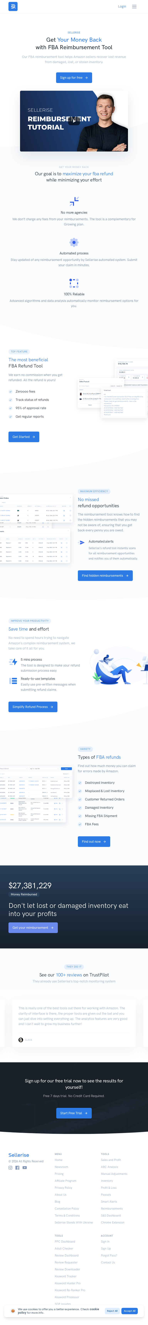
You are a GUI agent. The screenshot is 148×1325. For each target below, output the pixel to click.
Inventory (107, 1181)
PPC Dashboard (65, 1241)
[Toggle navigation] (134, 6)
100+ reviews (69, 975)
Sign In (105, 1241)
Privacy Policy (63, 1188)
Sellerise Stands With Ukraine (74, 1222)
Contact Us (108, 1262)
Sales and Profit (111, 1160)
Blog (57, 1201)
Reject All (112, 1310)
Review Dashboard (67, 1255)
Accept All (129, 1310)
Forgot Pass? (109, 1255)
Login (122, 6)
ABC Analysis (109, 1167)
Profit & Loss (109, 1188)
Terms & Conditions (67, 1215)
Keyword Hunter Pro (68, 1283)
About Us (60, 1194)
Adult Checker (64, 1248)
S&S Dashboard (111, 1215)
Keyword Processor (67, 1297)
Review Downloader (67, 1269)
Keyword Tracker (66, 1276)
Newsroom (61, 1167)
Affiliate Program (65, 1181)
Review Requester (66, 1262)
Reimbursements (112, 1208)
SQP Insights (63, 1304)
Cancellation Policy (67, 1208)
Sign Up (106, 1248)
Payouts (106, 1194)
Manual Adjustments (114, 1174)
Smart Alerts (109, 1201)
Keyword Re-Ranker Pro (70, 1290)
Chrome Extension (112, 1222)
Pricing (59, 1174)
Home (58, 1160)
